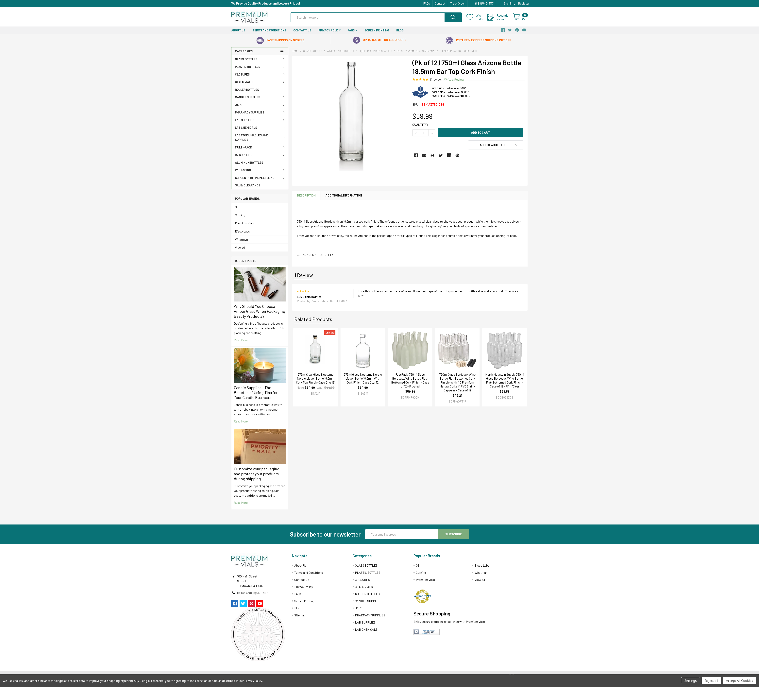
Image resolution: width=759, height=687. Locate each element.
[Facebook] (415, 155)
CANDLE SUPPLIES (247, 97)
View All (240, 247)
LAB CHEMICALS (246, 127)
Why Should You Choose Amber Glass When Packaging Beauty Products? (259, 311)
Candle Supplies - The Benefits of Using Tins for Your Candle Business (256, 392)
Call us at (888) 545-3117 (252, 593)
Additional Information (344, 195)
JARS (238, 105)
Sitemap (300, 615)
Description (306, 195)
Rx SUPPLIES (243, 155)
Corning (240, 215)
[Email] (424, 155)
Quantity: (420, 124)
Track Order (457, 3)
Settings (690, 680)
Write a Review (454, 79)
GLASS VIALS (243, 82)
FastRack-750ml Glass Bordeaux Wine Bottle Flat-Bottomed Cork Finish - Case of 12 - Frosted (410, 380)
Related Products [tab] (313, 319)
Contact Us (302, 30)
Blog (400, 30)
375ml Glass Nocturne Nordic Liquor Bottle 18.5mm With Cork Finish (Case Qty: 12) (363, 378)
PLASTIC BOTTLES (247, 66)
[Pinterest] (457, 155)
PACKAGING (243, 170)
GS (237, 207)
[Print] (432, 155)
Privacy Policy (329, 30)
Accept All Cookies (739, 680)
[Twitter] (440, 155)
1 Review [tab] (303, 275)
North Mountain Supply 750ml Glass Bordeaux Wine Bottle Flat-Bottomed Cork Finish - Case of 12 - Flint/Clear (504, 380)
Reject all (711, 680)
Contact (440, 3)
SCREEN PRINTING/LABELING (255, 178)
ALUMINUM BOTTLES (249, 162)
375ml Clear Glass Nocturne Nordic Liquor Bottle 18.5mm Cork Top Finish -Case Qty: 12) (315, 378)
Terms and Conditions (269, 30)
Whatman (241, 239)
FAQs (426, 3)
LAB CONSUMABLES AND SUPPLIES (251, 137)
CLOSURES (242, 74)
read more (241, 340)
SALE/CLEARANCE (247, 185)
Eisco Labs (242, 231)
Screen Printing (376, 30)
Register (523, 3)
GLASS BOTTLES (246, 59)
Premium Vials (244, 223)
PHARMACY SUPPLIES (249, 112)
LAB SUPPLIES (244, 120)
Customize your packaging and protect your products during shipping (256, 473)
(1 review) (436, 79)
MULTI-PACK (243, 147)
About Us (238, 30)
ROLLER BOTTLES (247, 89)
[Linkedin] (449, 155)
